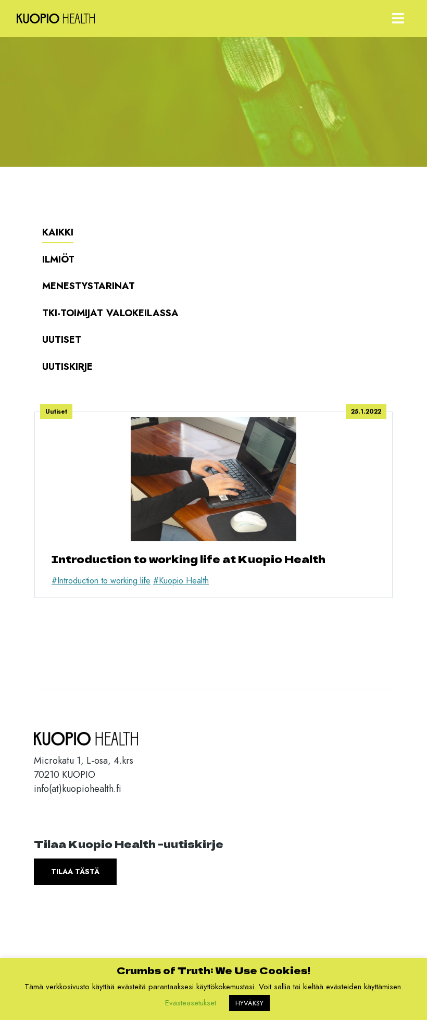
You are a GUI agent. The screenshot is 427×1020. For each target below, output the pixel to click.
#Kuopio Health (181, 581)
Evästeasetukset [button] (190, 1003)
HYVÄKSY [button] (249, 1003)
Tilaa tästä (75, 871)
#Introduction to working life (101, 581)
